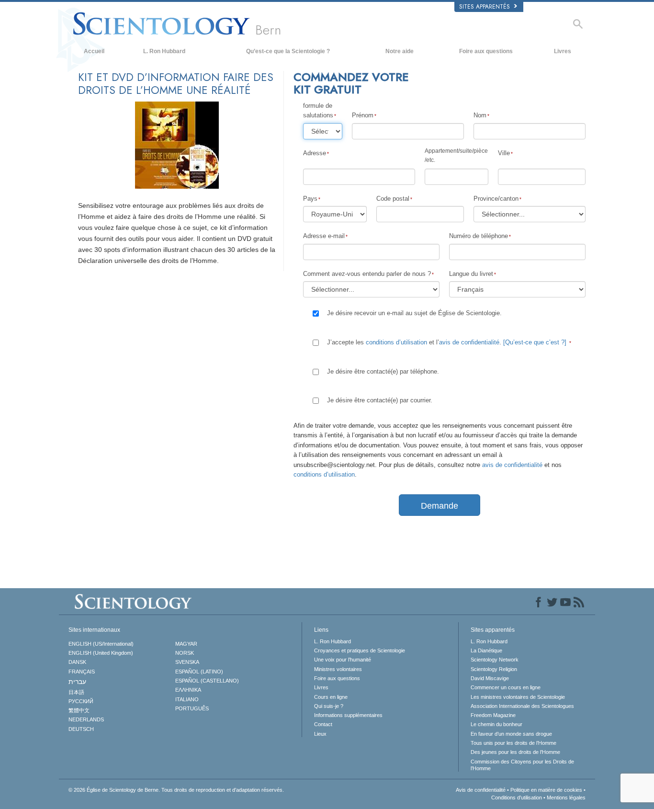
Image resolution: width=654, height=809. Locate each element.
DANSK (77, 662)
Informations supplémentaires (348, 715)
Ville (504, 153)
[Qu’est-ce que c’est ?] (534, 342)
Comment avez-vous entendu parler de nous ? (367, 273)
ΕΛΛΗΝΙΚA (188, 690)
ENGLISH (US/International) (101, 644)
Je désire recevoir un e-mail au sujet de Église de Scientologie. (414, 313)
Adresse (314, 153)
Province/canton (496, 198)
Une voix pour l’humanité (342, 659)
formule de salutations (318, 110)
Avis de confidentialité (481, 790)
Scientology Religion (494, 669)
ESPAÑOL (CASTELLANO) (207, 681)
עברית (77, 681)
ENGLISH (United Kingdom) (100, 653)
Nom (480, 115)
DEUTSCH (81, 729)
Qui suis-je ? (328, 706)
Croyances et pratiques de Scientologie (359, 650)
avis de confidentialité (469, 342)
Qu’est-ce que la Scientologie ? (288, 51)
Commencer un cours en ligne (506, 687)
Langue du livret (471, 273)
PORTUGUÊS (192, 708)
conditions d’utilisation (396, 342)
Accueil (94, 51)
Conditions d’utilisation (516, 797)
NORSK (184, 653)
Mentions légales (566, 797)
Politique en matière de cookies (546, 790)
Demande (439, 506)
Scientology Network (495, 659)
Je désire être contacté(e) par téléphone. (383, 371)
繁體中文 (79, 710)
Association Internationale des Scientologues (522, 706)
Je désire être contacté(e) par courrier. (379, 400)
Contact (323, 724)
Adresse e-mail (324, 235)
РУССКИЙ (80, 701)
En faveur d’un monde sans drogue (511, 734)
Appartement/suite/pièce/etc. (456, 155)
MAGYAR (186, 644)
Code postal (392, 198)
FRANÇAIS (81, 671)
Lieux (320, 734)
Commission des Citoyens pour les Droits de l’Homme (522, 765)
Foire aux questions (486, 51)
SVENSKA (187, 662)
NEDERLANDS (86, 719)
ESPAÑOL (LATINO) (199, 671)
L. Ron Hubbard (164, 51)
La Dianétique (486, 650)
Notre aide (399, 51)
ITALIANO (187, 699)
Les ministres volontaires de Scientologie (518, 697)
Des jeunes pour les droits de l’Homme (515, 752)
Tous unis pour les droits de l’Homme (513, 743)
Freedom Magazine (493, 715)
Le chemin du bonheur (496, 724)
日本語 (76, 692)
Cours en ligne (331, 697)
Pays (310, 198)
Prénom (362, 115)
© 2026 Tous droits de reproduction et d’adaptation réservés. (176, 790)
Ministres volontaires (338, 669)
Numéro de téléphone (478, 235)
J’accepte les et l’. (446, 342)
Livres (562, 51)
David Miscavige (490, 678)
